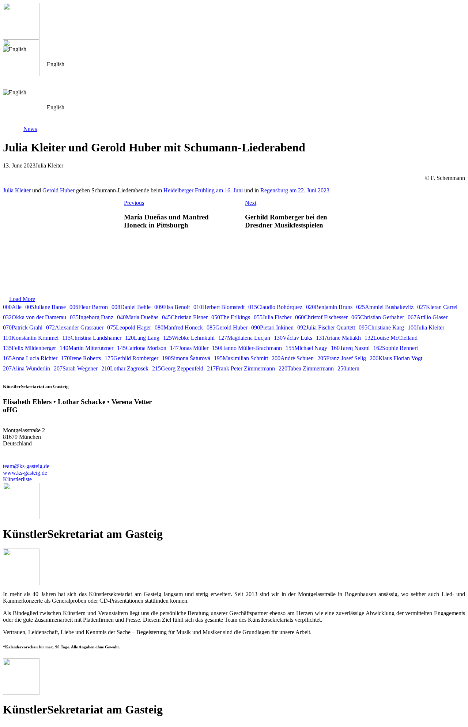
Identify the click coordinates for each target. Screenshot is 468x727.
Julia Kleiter (49, 165)
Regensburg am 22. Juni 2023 (294, 190)
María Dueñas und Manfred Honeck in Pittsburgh (166, 221)
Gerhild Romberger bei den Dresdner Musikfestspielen (286, 221)
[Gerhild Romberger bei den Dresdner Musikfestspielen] (408, 218)
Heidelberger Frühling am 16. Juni (203, 190)
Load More (22, 299)
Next (250, 203)
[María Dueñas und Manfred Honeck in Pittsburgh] (59, 218)
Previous (134, 203)
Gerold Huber (58, 190)
